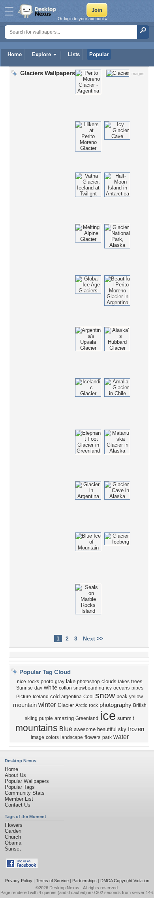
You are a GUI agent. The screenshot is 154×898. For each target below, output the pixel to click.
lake (70, 681)
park (107, 737)
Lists (74, 54)
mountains (36, 728)
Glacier (66, 705)
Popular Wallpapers (27, 781)
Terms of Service (52, 880)
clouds (108, 681)
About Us (15, 775)
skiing (31, 718)
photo (47, 681)
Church (13, 837)
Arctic (81, 705)
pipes (137, 688)
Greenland (86, 718)
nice (21, 681)
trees (137, 681)
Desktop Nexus (64, 887)
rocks (33, 681)
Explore (41, 54)
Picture (23, 696)
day (38, 688)
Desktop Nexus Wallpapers (38, 11)
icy (109, 688)
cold (55, 696)
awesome (85, 729)
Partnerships (84, 880)
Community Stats (25, 793)
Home (15, 54)
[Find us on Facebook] (22, 867)
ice (108, 715)
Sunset (13, 849)
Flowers (14, 825)
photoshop (88, 681)
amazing (64, 718)
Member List (19, 799)
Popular (99, 54)
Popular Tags (20, 787)
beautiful (106, 729)
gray (59, 681)
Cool (88, 696)
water (121, 736)
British (139, 705)
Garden (13, 831)
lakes (124, 681)
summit (125, 718)
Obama (13, 843)
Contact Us (17, 805)
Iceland (41, 696)
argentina (71, 696)
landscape (71, 737)
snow (105, 695)
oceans (121, 688)
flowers (93, 737)
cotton (65, 688)
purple (46, 718)
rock (93, 705)
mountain (25, 705)
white (50, 687)
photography (115, 705)
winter (47, 705)
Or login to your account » (82, 18)
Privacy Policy (18, 880)
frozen (136, 729)
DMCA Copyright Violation (124, 880)
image (37, 737)
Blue (65, 729)
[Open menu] (9, 11)
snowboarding (88, 688)
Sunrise (24, 688)
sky (122, 729)
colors (52, 737)
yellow (136, 696)
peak (122, 696)
